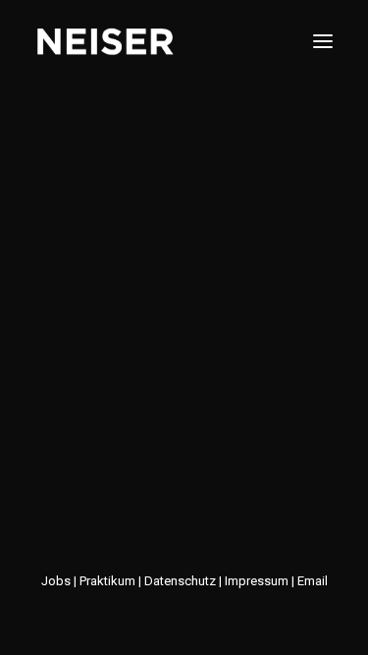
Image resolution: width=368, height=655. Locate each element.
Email (312, 580)
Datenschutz (180, 580)
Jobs (57, 580)
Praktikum (107, 580)
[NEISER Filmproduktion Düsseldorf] (105, 41)
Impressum (257, 580)
